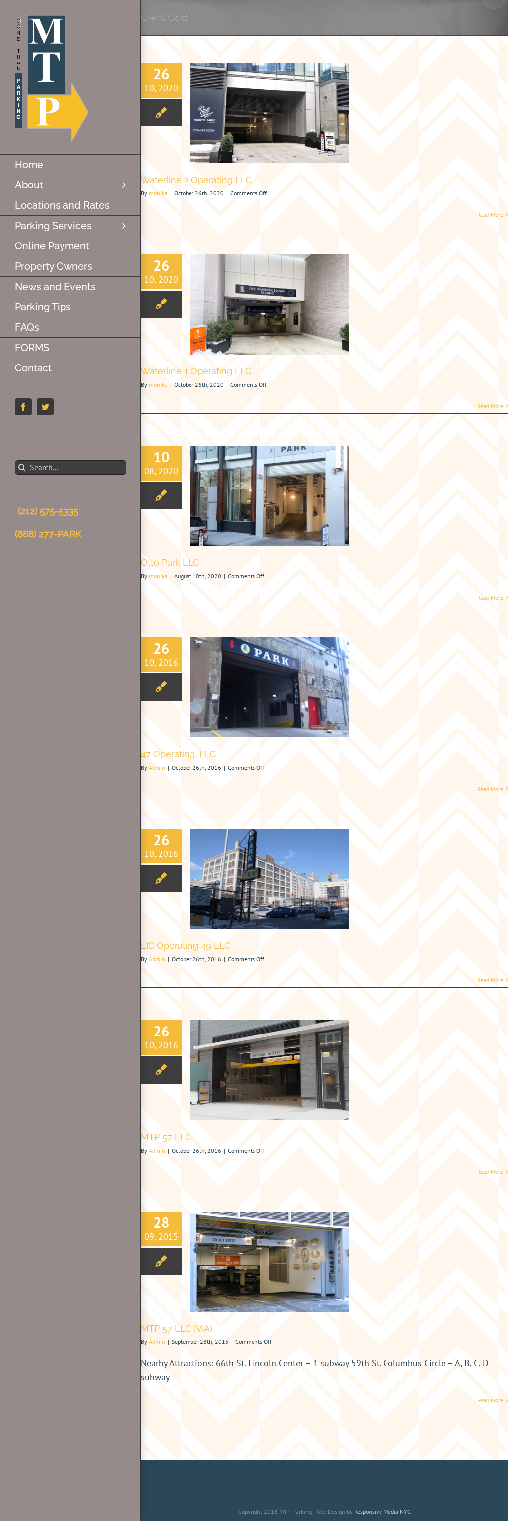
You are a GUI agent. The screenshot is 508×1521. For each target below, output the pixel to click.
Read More (490, 214)
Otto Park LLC (170, 562)
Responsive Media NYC (382, 1511)
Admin (157, 767)
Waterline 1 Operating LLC (196, 371)
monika (158, 193)
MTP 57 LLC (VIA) (176, 1328)
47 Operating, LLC (178, 754)
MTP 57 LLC (166, 1137)
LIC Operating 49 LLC (185, 945)
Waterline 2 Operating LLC (196, 180)
